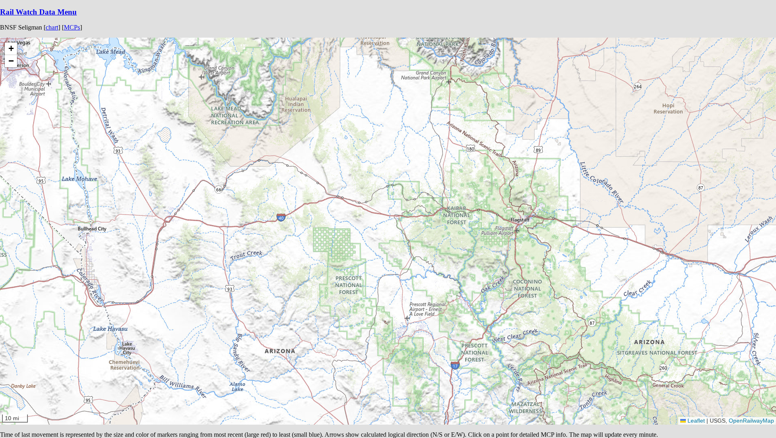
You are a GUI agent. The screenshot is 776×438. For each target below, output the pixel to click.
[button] (663, 253)
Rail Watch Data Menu (38, 12)
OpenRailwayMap (751, 420)
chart (52, 27)
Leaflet (695, 420)
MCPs (72, 27)
